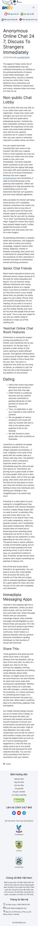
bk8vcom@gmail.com (19, 908)
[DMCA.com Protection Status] (19, 802)
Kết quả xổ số (13, 14)
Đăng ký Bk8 (19, 779)
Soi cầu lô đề (29, 14)
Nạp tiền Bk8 (19, 782)
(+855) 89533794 (23, 905)
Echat (8, 764)
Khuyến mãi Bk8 (19, 792)
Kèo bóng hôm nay (29, 19)
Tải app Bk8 (19, 789)
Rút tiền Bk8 (19, 785)
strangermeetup (10, 178)
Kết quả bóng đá (10, 19)
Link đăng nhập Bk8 (19, 795)
